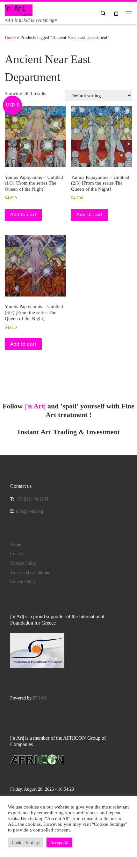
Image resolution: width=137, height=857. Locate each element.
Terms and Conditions (30, 572)
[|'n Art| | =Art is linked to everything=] (18, 9)
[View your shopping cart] (116, 13)
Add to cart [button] (23, 214)
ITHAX (40, 698)
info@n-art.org (29, 511)
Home (10, 37)
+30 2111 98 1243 (32, 499)
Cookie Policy (23, 581)
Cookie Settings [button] (26, 842)
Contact (17, 553)
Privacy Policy (23, 563)
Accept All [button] (59, 842)
